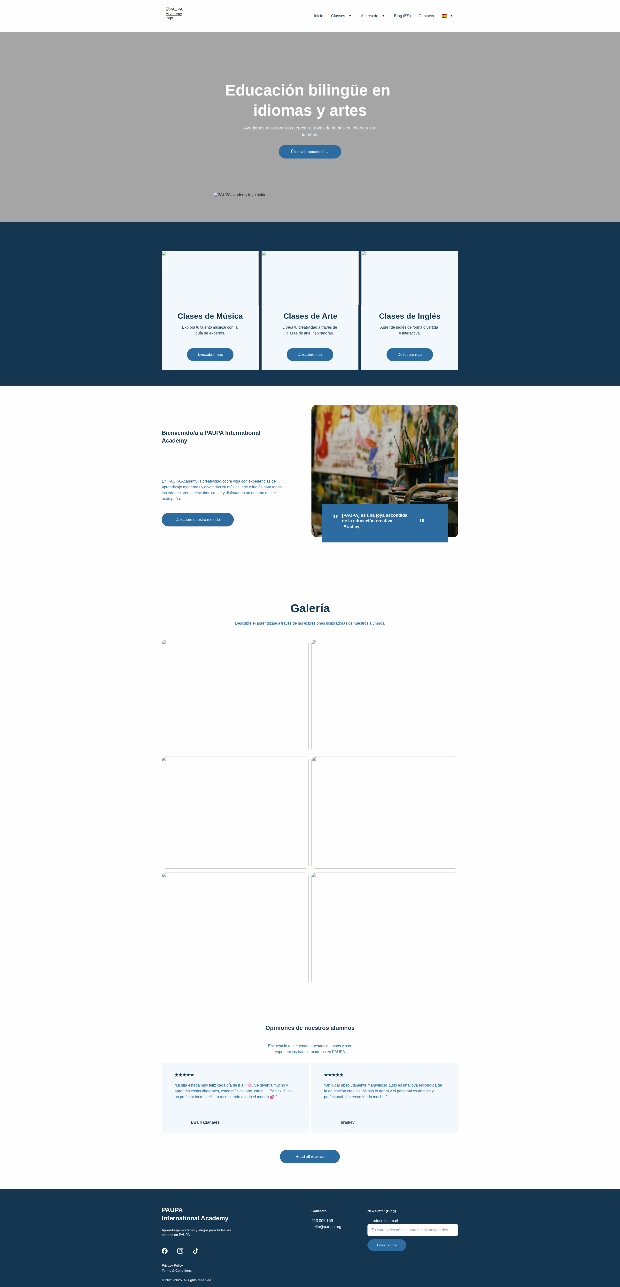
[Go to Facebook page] (165, 1251)
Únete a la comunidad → (310, 152)
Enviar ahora (387, 1245)
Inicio (318, 16)
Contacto (426, 16)
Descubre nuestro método (198, 519)
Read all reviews (309, 1156)
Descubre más (210, 354)
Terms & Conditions (177, 1270)
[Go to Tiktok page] (196, 1251)
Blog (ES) (402, 16)
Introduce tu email (382, 1221)
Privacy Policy (172, 1265)
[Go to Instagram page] (180, 1251)
